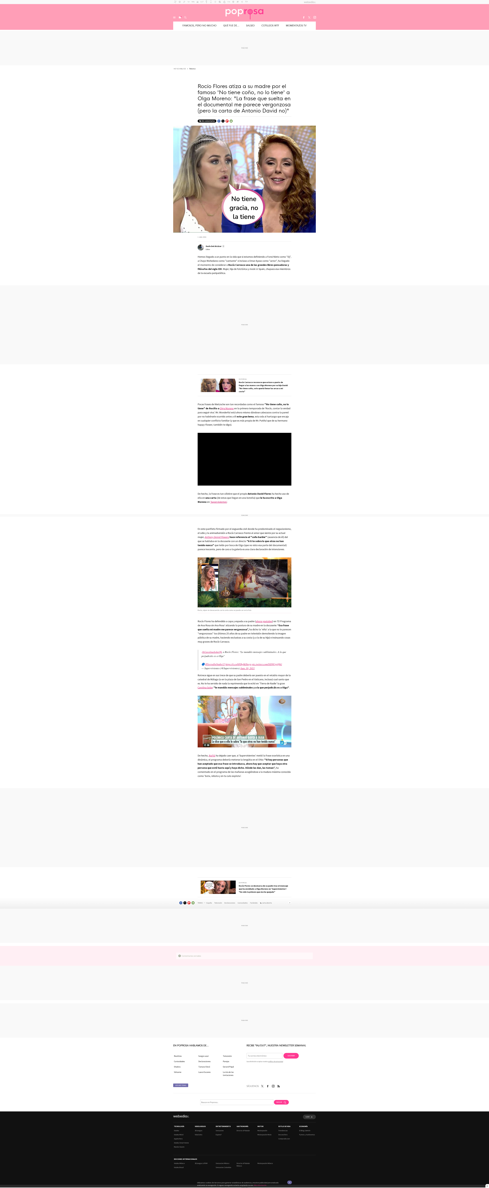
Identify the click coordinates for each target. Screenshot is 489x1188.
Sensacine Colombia (223, 1167)
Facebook (304, 17)
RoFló (212, 755)
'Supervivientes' (218, 501)
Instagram (315, 17)
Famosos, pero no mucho (199, 25)
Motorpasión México (265, 1163)
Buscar (185, 17)
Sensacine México (222, 1163)
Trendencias (283, 1130)
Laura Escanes (204, 1072)
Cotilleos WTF (270, 25)
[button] (215, 246)
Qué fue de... (231, 25)
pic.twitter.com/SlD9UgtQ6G (267, 664)
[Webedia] (181, 1116)
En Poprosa (243, 379)
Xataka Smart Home (181, 1143)
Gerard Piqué (228, 1066)
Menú (174, 17)
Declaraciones (230, 903)
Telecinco (192, 69)
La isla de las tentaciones (228, 1073)
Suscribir (291, 1056)
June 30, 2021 (247, 668)
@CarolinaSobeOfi (212, 652)
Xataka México (179, 1163)
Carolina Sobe (205, 687)
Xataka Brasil (179, 1167)
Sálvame (177, 1072)
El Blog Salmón (304, 1130)
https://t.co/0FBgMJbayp (238, 664)
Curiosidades (243, 903)
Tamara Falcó (204, 1066)
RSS (279, 1086)
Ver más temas (180, 1085)
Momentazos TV (296, 25)
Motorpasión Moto (264, 1134)
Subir (307, 1117)
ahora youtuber (264, 621)
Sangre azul (203, 1056)
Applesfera (178, 1139)
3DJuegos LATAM (201, 1163)
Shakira (177, 1066)
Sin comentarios (208, 121)
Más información (260, 1185)
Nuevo (180, 17)
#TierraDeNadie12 (215, 664)
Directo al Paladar (243, 1130)
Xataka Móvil (178, 1134)
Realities (178, 1056)
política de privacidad (275, 1061)
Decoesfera (282, 1134)
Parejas (226, 1061)
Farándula (253, 903)
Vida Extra (198, 1134)
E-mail (231, 121)
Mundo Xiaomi (179, 1147)
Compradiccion (284, 1139)
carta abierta (267, 903)
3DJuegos (198, 1130)
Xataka (176, 1130)
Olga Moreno (227, 408)
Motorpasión (262, 1130)
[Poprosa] (244, 12)
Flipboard (227, 121)
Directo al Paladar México (243, 1164)
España (209, 903)
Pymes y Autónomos (307, 1134)
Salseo (250, 25)
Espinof (218, 1134)
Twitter (309, 17)
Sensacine (220, 1130)
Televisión (218, 903)
